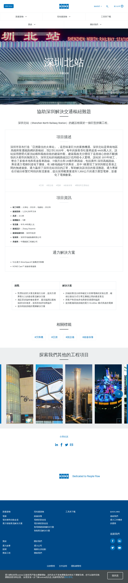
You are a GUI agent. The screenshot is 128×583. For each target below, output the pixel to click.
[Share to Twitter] (66, 445)
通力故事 (6, 546)
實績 (13, 34)
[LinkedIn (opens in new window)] (119, 540)
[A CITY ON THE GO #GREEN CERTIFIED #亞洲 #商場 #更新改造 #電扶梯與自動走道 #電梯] (19, 394)
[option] (19, 394)
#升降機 (39, 337)
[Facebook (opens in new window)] (112, 540)
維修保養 (38, 516)
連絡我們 (97, 6)
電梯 (4, 516)
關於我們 (38, 541)
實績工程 (21, 34)
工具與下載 (71, 511)
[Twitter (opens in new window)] (112, 547)
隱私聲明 (68, 577)
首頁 (6, 34)
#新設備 (70, 337)
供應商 (113, 523)
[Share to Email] (71, 445)
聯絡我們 (38, 553)
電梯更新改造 (40, 520)
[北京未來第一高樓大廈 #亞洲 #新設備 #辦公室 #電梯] (78, 394)
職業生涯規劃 (40, 549)
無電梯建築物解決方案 (44, 527)
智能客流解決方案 (42, 530)
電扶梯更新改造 (41, 523)
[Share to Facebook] (61, 445)
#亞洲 (54, 337)
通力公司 (38, 546)
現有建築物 (39, 511)
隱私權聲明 (76, 566)
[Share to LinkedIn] (56, 445)
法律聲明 (51, 566)
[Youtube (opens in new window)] (119, 547)
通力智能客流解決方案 (12, 523)
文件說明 (63, 566)
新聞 (4, 549)
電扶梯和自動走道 (10, 520)
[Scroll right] (119, 394)
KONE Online (8, 6)
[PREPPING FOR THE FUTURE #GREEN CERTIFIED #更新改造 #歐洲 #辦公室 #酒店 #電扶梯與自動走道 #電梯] (49, 394)
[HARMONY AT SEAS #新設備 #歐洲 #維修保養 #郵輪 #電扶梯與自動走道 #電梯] (108, 394)
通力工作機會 (116, 520)
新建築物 (6, 511)
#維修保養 (87, 337)
